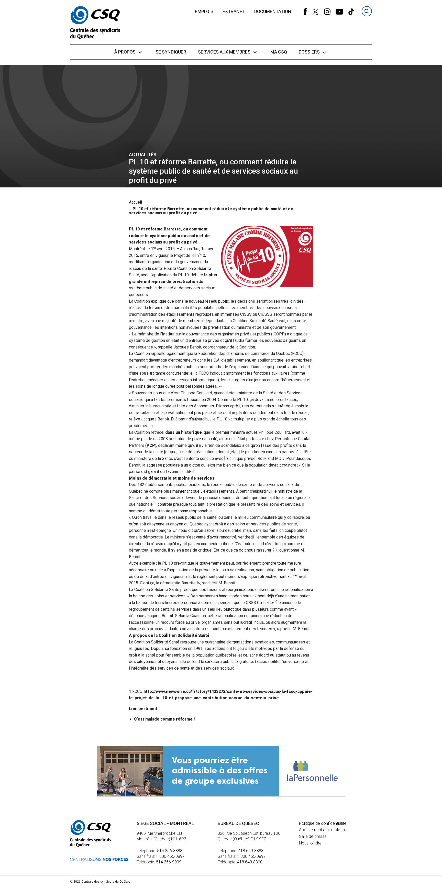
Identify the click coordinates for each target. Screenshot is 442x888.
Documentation (272, 11)
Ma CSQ (278, 52)
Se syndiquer (171, 52)
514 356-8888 (169, 850)
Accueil (135, 202)
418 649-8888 (250, 850)
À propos (125, 52)
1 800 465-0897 (170, 856)
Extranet (234, 11)
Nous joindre (310, 843)
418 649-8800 (249, 862)
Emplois (204, 11)
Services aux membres (224, 52)
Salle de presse (313, 836)
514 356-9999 (168, 862)
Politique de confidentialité (322, 823)
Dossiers (310, 52)
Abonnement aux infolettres (323, 829)
